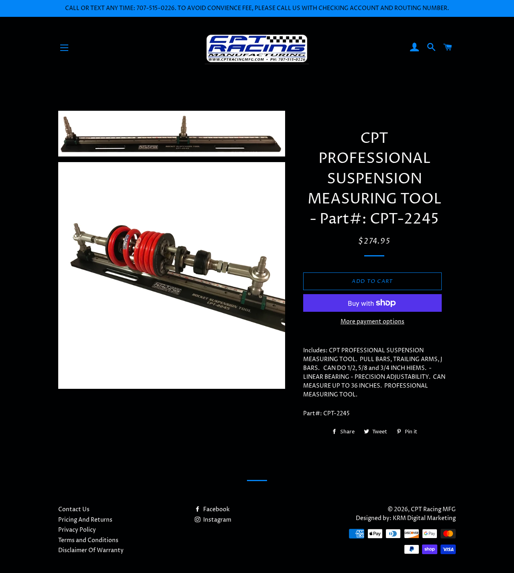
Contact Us (74, 509)
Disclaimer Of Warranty (91, 550)
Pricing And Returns (85, 520)
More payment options (372, 321)
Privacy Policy (77, 530)
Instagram (216, 520)
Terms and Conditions (88, 540)
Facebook (216, 509)
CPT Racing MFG (433, 509)
